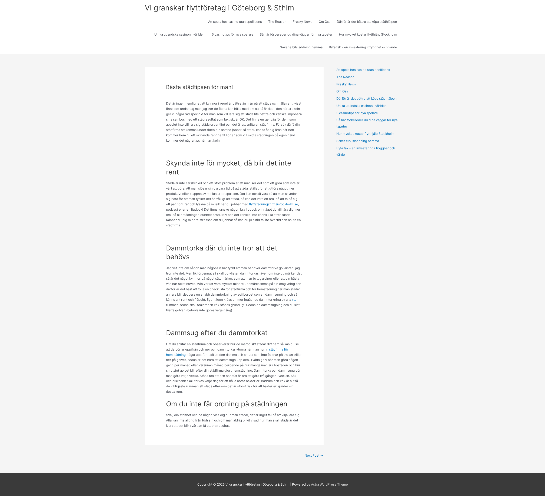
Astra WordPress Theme (329, 484)
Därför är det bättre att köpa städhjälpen (367, 22)
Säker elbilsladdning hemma (301, 47)
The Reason (277, 22)
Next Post (314, 455)
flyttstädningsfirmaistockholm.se (273, 204)
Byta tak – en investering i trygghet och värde (363, 47)
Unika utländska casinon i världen (179, 34)
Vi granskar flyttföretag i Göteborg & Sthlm (219, 7)
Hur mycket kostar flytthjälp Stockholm (368, 34)
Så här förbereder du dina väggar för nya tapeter (296, 34)
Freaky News (302, 22)
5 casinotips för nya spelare (232, 34)
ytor (295, 300)
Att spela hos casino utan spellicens (235, 22)
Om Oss (324, 22)
